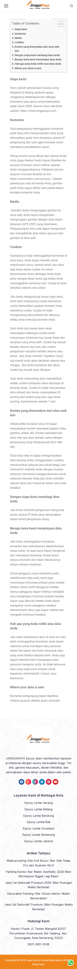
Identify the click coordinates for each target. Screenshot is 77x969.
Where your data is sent (28, 68)
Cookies (19, 42)
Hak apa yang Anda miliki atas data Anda (38, 63)
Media (18, 38)
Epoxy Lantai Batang (38, 809)
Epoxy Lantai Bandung (38, 815)
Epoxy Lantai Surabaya (38, 828)
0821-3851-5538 (38, 944)
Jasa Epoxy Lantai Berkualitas (44, 960)
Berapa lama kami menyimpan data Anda (38, 59)
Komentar (20, 33)
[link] (21, 782)
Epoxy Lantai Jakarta (38, 841)
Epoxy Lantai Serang (38, 803)
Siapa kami (21, 29)
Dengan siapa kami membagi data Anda (37, 55)
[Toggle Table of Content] (59, 24)
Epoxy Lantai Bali (38, 822)
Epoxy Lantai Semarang (38, 834)
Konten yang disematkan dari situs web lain (37, 48)
